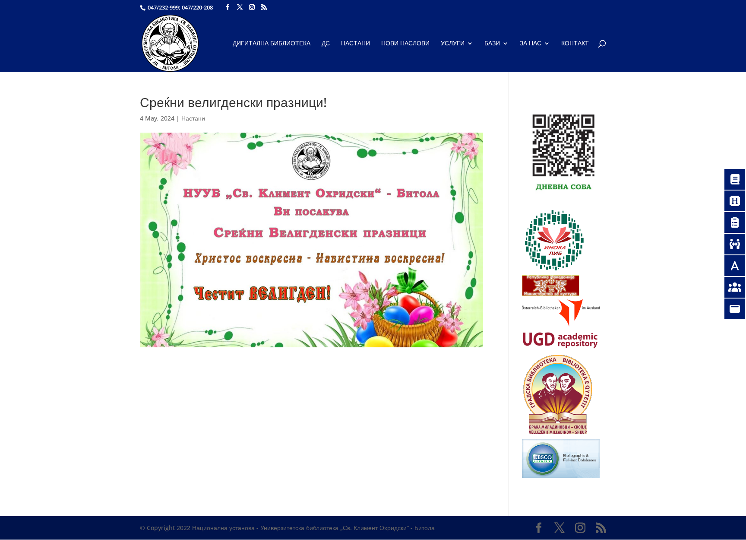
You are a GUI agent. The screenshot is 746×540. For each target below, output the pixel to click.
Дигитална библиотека (271, 43)
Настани (355, 43)
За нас (530, 43)
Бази (492, 43)
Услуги (453, 43)
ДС (326, 43)
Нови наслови (405, 43)
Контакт (575, 43)
